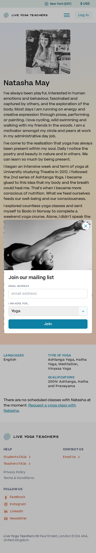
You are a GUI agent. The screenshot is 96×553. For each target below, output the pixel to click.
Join (48, 324)
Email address (18, 286)
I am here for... (19, 303)
